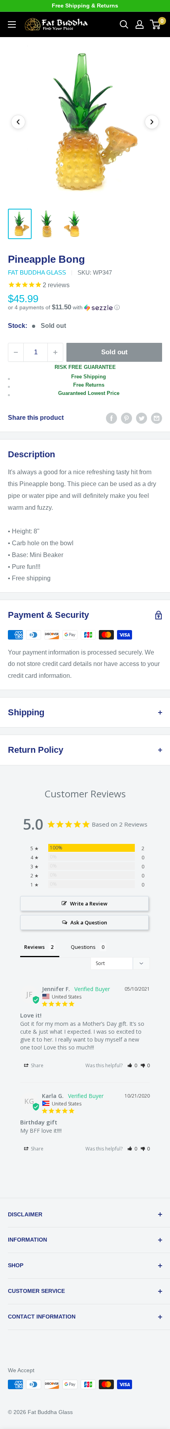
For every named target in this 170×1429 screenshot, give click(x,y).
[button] (85, 307)
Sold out (114, 352)
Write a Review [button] (89, 903)
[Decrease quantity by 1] (15, 352)
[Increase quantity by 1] (55, 352)
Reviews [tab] (34, 946)
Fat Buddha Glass (37, 272)
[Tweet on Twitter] (141, 418)
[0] (156, 24)
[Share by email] (156, 418)
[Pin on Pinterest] (126, 418)
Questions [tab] (83, 946)
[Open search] (124, 24)
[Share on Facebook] (111, 418)
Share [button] (36, 1065)
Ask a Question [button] (88, 922)
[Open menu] (12, 24)
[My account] (140, 24)
